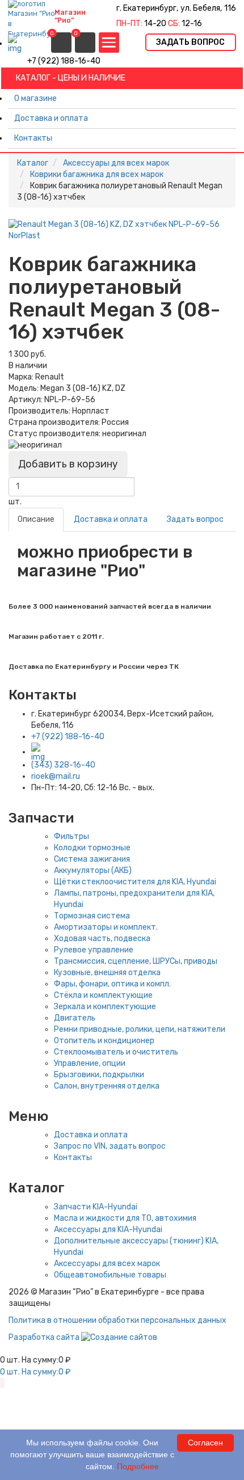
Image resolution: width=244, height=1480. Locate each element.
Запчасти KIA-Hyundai (95, 1207)
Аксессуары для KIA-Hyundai (108, 1229)
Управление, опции (89, 1063)
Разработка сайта (45, 1337)
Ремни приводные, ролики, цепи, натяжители (139, 1029)
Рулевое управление (93, 950)
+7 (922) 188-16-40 (67, 736)
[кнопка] (109, 42)
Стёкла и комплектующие (103, 995)
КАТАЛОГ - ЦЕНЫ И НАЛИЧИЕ (70, 78)
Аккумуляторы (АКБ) (93, 870)
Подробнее (138, 1466)
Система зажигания (92, 859)
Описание (36, 519)
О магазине (35, 98)
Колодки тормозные (92, 848)
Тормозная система (92, 916)
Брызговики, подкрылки (99, 1075)
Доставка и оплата (51, 118)
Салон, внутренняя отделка (106, 1086)
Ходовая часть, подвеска (102, 938)
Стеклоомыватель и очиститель (116, 1052)
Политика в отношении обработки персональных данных (117, 1320)
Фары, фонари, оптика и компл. (112, 984)
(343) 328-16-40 (63, 765)
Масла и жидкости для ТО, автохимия (125, 1218)
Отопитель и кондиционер (104, 1040)
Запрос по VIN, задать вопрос (110, 1146)
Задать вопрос (195, 519)
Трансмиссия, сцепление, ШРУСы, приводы (135, 961)
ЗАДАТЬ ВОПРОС (190, 42)
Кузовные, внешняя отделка (107, 972)
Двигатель (74, 1018)
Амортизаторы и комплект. (106, 927)
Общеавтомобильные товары (110, 1275)
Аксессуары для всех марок (107, 1263)
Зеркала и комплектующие (105, 1006)
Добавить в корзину (68, 464)
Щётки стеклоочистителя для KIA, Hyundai (135, 882)
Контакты (33, 138)
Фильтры (71, 836)
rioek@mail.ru (55, 776)
